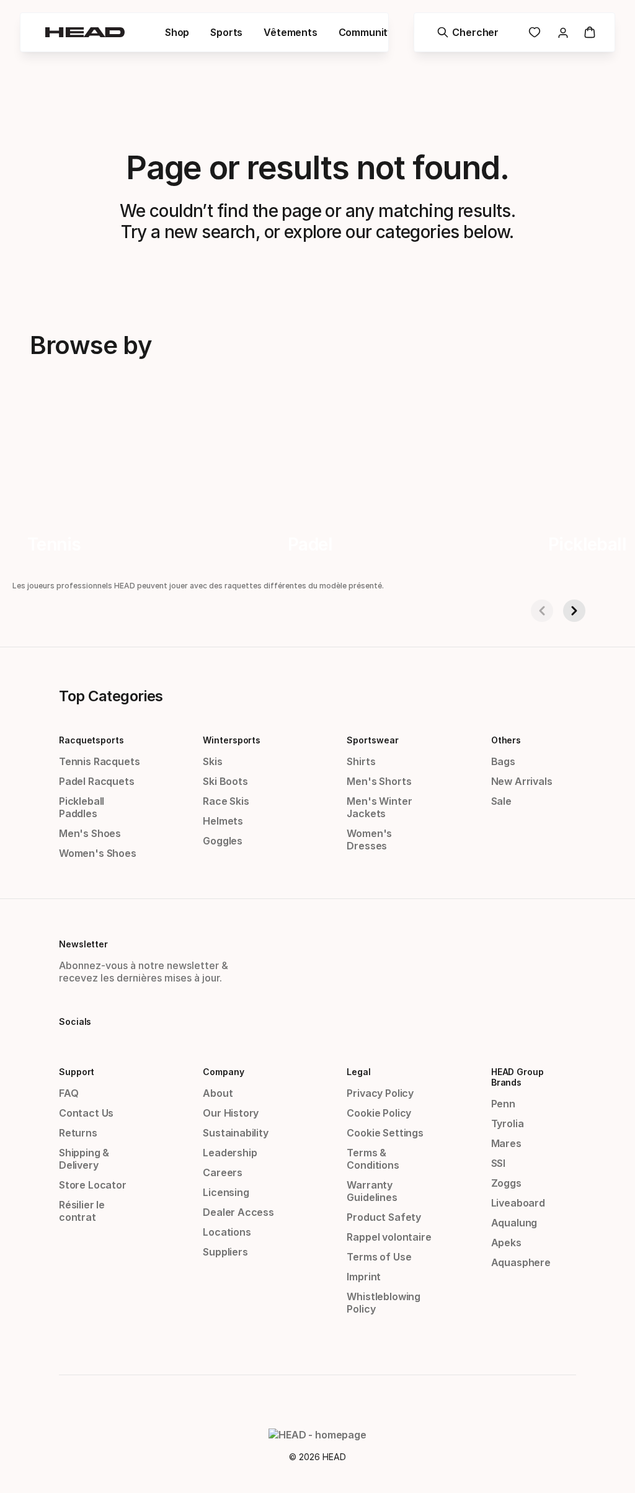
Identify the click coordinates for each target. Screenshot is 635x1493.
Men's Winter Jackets (379, 807)
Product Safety (384, 1217)
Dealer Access (238, 1212)
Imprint (364, 1276)
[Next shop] (574, 611)
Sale (501, 801)
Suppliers (225, 1252)
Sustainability (236, 1133)
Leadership (230, 1152)
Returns (78, 1133)
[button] (177, 32)
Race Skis (226, 801)
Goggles (222, 841)
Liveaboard (518, 1203)
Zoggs (506, 1183)
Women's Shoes (97, 853)
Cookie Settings (385, 1133)
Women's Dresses (369, 839)
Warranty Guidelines (372, 1191)
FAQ (68, 1093)
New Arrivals (522, 781)
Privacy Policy (380, 1093)
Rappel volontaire (389, 1237)
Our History (231, 1113)
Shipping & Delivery (84, 1158)
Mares (506, 1143)
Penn (503, 1103)
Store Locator (93, 1185)
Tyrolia (507, 1123)
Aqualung (514, 1222)
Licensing (226, 1192)
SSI (498, 1163)
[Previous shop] (542, 611)
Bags (503, 761)
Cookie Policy (379, 1113)
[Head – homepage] (85, 32)
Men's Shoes (90, 833)
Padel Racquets (97, 781)
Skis (212, 761)
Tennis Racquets (99, 761)
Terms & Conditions (373, 1158)
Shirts (361, 761)
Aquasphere (521, 1262)
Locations (227, 1232)
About (218, 1093)
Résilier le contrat (82, 1210)
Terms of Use (379, 1257)
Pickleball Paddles (81, 807)
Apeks (506, 1242)
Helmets (223, 821)
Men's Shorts (379, 781)
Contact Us (86, 1113)
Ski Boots (225, 781)
